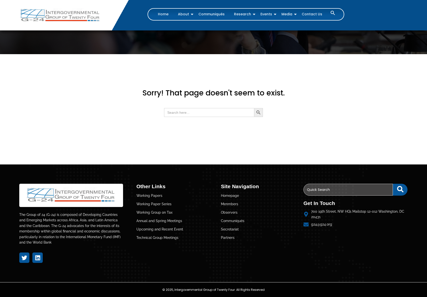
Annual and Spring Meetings (159, 221)
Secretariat (230, 229)
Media (286, 14)
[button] (332, 14)
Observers (229, 212)
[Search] (400, 190)
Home (163, 14)
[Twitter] (24, 257)
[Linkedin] (37, 257)
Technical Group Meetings (157, 238)
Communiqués (211, 14)
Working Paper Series (153, 204)
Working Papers (149, 196)
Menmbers (229, 204)
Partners (228, 238)
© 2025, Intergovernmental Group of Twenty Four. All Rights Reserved (213, 290)
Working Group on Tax (154, 212)
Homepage (230, 196)
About (183, 14)
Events (266, 14)
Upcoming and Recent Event (159, 229)
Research (242, 14)
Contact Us (312, 14)
